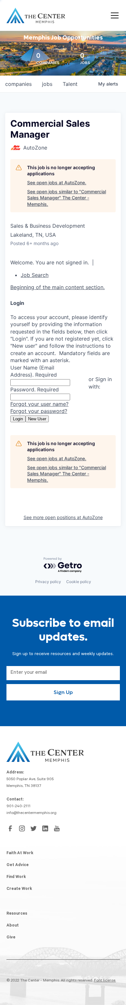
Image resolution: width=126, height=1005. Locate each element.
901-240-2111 (18, 806)
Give (11, 938)
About (12, 926)
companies (18, 84)
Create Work (19, 889)
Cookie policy (78, 581)
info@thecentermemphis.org (31, 813)
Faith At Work (19, 853)
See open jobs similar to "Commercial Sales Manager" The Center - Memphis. (66, 198)
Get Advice (17, 865)
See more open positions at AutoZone (63, 517)
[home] (35, 15)
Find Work (16, 877)
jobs (47, 84)
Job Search (34, 275)
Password (34, 389)
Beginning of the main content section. (57, 287)
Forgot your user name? (39, 404)
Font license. (105, 981)
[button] (113, 15)
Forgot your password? (38, 411)
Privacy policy (48, 581)
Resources (16, 914)
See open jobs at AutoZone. (56, 182)
